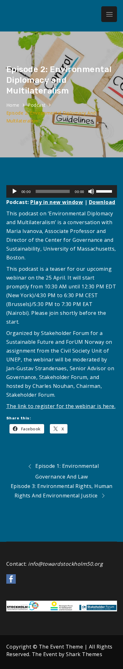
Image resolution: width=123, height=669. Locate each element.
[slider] (105, 190)
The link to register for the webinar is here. (61, 406)
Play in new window (56, 202)
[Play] (14, 191)
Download (102, 202)
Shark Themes (84, 654)
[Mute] (91, 191)
